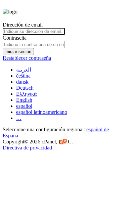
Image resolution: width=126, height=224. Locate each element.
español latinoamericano (41, 112)
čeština (23, 76)
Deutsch (25, 88)
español (24, 106)
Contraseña (15, 38)
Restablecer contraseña (27, 58)
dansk (22, 82)
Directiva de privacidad (27, 147)
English (24, 100)
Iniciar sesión (18, 51)
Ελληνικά (26, 94)
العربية (23, 70)
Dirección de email (23, 25)
